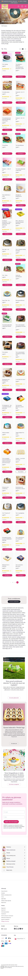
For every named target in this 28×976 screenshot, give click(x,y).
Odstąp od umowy (5, 921)
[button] (2, 967)
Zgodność (3, 910)
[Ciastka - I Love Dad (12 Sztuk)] (21, 457)
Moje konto (3, 902)
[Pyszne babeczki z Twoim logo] (14, 714)
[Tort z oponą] (7, 62)
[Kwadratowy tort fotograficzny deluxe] (21, 486)
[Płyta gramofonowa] (21, 298)
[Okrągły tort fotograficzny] (21, 193)
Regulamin (3, 908)
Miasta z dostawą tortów (6, 894)
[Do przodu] (17, 582)
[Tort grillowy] (7, 142)
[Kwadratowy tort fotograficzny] (7, 378)
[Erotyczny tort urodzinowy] (7, 486)
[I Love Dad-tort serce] (21, 377)
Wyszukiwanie (4, 891)
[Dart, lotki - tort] (7, 247)
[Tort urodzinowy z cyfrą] (7, 193)
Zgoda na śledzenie (5, 919)
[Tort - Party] (7, 273)
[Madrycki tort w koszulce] (7, 563)
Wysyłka (3, 893)
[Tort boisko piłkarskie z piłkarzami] (21, 167)
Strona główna (4, 19)
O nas (2, 896)
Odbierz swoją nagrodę (6, 900)
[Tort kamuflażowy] (21, 142)
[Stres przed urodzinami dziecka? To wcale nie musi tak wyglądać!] (14, 668)
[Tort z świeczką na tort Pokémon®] (21, 536)
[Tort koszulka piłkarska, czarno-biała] (21, 404)
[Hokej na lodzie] (7, 430)
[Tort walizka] (7, 350)
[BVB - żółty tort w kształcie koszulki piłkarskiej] (21, 220)
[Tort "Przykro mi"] (7, 510)
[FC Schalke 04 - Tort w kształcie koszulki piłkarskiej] (7, 404)
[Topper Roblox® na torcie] (21, 431)
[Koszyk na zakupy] (22, 6)
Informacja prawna (5, 911)
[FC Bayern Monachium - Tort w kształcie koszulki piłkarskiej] (7, 220)
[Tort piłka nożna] (7, 89)
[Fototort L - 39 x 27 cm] (7, 167)
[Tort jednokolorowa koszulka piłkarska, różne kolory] (7, 117)
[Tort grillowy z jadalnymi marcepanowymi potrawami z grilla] (21, 64)
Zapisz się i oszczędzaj (11, 821)
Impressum (3, 913)
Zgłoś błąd (3, 898)
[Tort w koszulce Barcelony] (21, 563)
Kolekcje (9, 19)
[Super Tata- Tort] (7, 298)
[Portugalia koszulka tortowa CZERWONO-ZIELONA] (7, 536)
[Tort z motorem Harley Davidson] (21, 248)
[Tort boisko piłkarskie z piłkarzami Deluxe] (7, 323)
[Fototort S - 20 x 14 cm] (21, 116)
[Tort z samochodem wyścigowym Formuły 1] (21, 324)
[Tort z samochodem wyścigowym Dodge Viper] (21, 351)
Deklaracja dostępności (6, 917)
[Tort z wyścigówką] (21, 510)
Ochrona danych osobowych (7, 915)
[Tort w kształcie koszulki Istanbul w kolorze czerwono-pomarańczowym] (7, 458)
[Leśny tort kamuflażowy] (21, 273)
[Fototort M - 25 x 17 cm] (21, 90)
